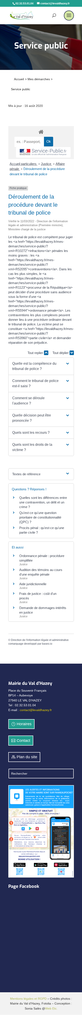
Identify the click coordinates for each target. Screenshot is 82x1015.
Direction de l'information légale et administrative (40, 640)
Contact (23, 740)
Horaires (24, 724)
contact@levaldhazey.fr (36, 710)
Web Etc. (51, 1008)
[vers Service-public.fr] (43, 152)
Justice (46, 164)
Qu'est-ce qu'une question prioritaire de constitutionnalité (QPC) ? (40, 517)
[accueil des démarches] (41, 132)
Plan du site (27, 757)
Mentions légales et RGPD (28, 998)
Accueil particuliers (23, 164)
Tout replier (36, 353)
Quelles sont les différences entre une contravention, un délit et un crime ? (43, 502)
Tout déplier (61, 353)
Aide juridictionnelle (32, 584)
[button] (41, 366)
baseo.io (47, 643)
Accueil (19, 79)
